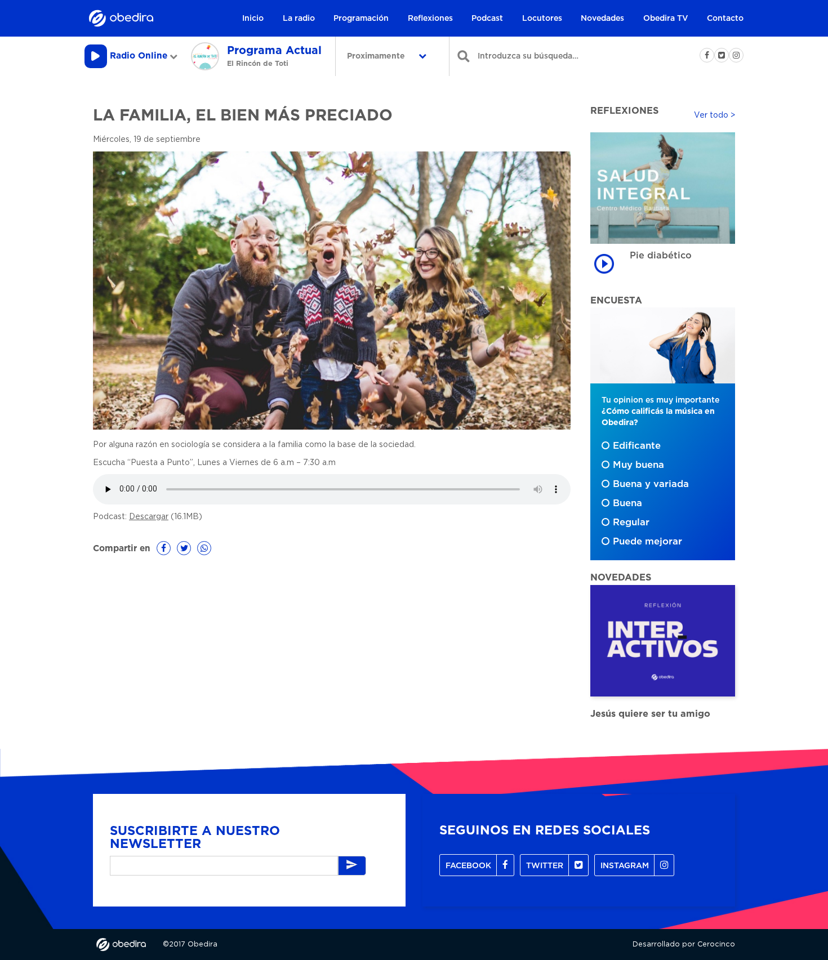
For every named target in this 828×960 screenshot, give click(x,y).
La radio (299, 19)
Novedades (602, 19)
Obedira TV (665, 19)
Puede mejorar (647, 541)
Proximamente (377, 56)
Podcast (487, 19)
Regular (631, 522)
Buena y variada (651, 484)
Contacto (725, 19)
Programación (361, 19)
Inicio (253, 19)
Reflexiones (430, 19)
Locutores (542, 19)
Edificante (637, 445)
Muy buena (638, 465)
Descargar (148, 517)
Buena (627, 503)
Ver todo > (714, 115)
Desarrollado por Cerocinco (684, 944)
